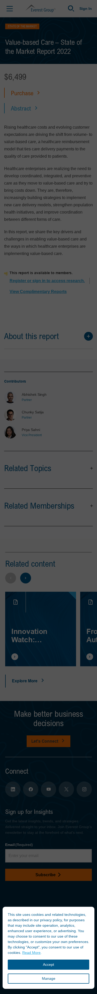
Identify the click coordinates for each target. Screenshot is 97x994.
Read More (31, 953)
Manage (48, 978)
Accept (48, 964)
